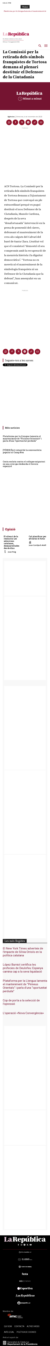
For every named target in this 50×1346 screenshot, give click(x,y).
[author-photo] (5, 551)
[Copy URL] (34, 122)
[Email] (41, 122)
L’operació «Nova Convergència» (23, 1013)
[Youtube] (30, 1245)
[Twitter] (22, 122)
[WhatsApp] (9, 122)
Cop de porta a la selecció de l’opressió (21, 1002)
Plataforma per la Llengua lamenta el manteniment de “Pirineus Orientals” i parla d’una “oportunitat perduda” (22, 438)
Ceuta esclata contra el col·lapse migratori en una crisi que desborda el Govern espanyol (24, 464)
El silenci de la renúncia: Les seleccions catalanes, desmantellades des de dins (11, 542)
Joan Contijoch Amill (37, 545)
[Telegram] (28, 122)
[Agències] (5, 117)
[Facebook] (15, 122)
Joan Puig (12, 551)
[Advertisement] (25, 154)
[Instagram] (21, 1245)
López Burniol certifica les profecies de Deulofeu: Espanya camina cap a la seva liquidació (23, 968)
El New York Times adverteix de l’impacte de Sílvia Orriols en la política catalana (23, 952)
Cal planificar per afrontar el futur (37, 537)
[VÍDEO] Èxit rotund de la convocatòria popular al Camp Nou (22, 451)
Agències (11, 116)
